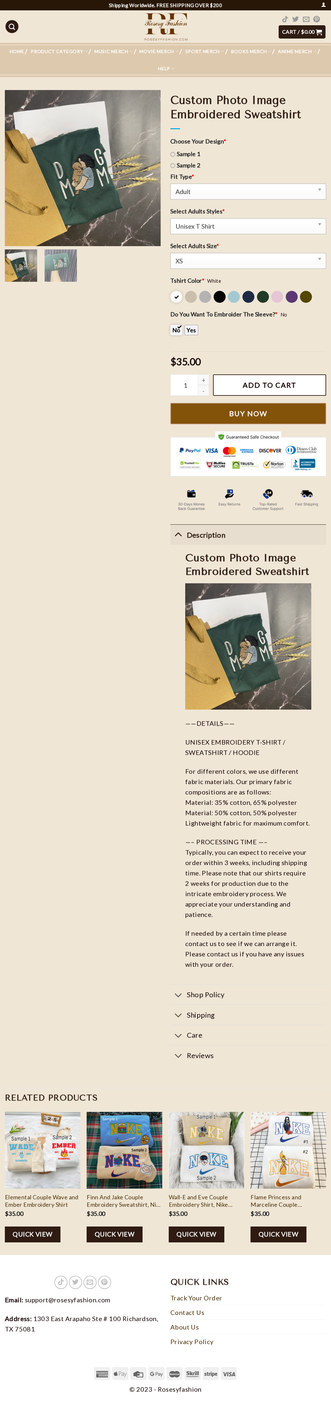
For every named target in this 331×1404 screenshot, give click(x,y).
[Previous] (5, 1182)
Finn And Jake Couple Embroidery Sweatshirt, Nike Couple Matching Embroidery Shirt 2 (124, 1201)
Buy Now (248, 413)
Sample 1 (188, 153)
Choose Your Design (198, 141)
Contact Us (187, 1312)
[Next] (326, 1182)
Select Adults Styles (197, 211)
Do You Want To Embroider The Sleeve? (224, 314)
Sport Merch (202, 51)
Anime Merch (295, 51)
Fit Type (182, 176)
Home (17, 51)
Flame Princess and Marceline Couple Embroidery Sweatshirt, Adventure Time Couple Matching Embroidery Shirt (286, 1201)
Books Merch (249, 51)
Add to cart (269, 385)
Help (164, 68)
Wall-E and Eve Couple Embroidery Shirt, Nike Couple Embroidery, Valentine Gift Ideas (198, 1201)
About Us (184, 1327)
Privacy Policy (192, 1341)
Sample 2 (188, 165)
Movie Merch (156, 51)
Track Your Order (196, 1298)
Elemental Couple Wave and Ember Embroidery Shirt (42, 1200)
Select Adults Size (194, 245)
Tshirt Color (187, 280)
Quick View (33, 1234)
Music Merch (111, 51)
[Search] (11, 26)
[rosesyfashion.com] (165, 26)
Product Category (57, 51)
